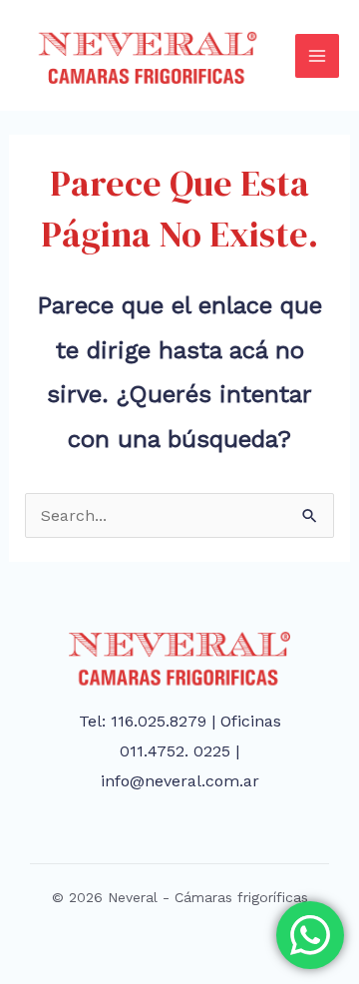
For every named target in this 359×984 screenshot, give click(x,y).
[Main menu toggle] (317, 56)
